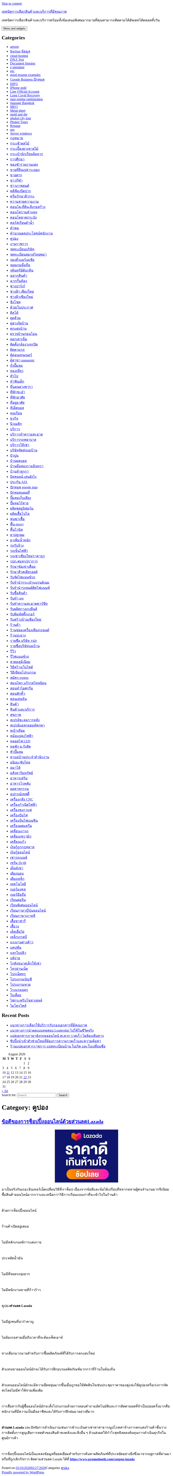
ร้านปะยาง (18, 635)
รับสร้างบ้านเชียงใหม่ (25, 619)
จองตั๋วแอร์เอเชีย (22, 260)
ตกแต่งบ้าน (18, 328)
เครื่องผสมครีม (21, 826)
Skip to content (12, 3)
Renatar (15, 126)
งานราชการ (19, 244)
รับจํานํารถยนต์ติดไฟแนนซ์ (30, 588)
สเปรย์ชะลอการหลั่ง (25, 720)
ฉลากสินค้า (18, 275)
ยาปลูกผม (17, 535)
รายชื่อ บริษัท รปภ (23, 640)
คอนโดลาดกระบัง (23, 217)
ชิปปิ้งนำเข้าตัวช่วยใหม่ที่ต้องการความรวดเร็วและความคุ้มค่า (55, 1041)
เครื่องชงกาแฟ (21, 810)
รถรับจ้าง (17, 545)
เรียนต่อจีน (18, 900)
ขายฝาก (16, 175)
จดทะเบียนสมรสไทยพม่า (28, 254)
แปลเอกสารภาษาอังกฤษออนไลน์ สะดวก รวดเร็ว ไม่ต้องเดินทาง (57, 1036)
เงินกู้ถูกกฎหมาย (22, 847)
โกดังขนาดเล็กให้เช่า (25, 963)
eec (12, 71)
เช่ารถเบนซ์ (18, 857)
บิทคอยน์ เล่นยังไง (23, 476)
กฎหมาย (16, 138)
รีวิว (13, 651)
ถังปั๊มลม (16, 365)
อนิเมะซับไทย (20, 762)
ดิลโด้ (14, 312)
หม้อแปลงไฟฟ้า (21, 736)
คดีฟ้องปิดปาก (20, 191)
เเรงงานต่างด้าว (21, 942)
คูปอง (14, 238)
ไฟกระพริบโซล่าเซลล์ (26, 1000)
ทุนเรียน (16, 413)
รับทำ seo (17, 598)
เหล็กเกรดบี (18, 937)
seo (12, 129)
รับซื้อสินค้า (18, 593)
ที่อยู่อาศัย (17, 402)
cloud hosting (19, 56)
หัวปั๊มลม (16, 752)
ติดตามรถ (17, 349)
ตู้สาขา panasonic (22, 360)
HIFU (14, 84)
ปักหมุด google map (24, 487)
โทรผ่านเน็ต (19, 968)
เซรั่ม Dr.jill (18, 863)
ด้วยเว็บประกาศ (21, 307)
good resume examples (25, 75)
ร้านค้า (15, 625)
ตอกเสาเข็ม (18, 339)
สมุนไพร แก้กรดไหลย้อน (28, 683)
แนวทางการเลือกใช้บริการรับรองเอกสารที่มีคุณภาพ (48, 1025)
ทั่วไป (14, 376)
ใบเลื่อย (15, 995)
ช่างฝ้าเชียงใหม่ (21, 297)
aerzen (14, 46)
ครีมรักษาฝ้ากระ (22, 196)
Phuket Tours (19, 122)
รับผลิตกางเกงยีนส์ (23, 609)
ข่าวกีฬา (16, 180)
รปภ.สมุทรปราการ (24, 561)
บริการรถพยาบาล (23, 439)
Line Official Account (24, 91)
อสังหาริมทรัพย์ (21, 773)
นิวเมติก (16, 424)
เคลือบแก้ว (18, 841)
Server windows (21, 133)
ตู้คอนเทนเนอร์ (21, 355)
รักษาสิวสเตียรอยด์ (24, 572)
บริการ (15, 429)
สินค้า (14, 704)
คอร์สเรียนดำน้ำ (22, 223)
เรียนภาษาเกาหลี (22, 916)
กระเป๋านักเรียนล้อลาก (26, 154)
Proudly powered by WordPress (23, 1472)
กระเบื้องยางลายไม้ (24, 148)
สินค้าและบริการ (22, 709)
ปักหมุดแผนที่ (20, 492)
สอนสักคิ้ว (17, 693)
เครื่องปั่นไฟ (19, 815)
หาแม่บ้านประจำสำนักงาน (29, 757)
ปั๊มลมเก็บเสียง (20, 498)
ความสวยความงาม (24, 201)
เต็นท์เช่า (16, 868)
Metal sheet (17, 110)
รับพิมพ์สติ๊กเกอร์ (22, 614)
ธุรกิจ (14, 418)
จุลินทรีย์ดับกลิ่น (21, 270)
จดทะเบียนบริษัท (22, 249)
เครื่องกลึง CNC (21, 799)
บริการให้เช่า (19, 445)
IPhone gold (18, 88)
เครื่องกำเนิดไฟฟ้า (23, 804)
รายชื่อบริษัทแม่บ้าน (25, 646)
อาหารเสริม (19, 778)
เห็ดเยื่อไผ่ (17, 931)
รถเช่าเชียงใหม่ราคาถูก (27, 556)
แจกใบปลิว (18, 953)
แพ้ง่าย (15, 958)
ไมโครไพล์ (18, 1005)
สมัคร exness (19, 677)
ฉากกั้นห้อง (18, 281)
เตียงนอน (17, 873)
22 (25, 1077)
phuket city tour (20, 118)
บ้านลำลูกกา (19, 471)
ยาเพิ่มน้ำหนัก (20, 540)
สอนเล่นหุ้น (18, 699)
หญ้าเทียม (17, 730)
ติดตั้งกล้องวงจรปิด (24, 344)
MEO (14, 107)
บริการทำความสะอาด (26, 434)
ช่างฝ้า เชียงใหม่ (22, 291)
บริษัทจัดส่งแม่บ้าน (23, 450)
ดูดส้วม (15, 318)
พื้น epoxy (17, 524)
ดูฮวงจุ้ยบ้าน (19, 323)
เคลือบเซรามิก (20, 836)
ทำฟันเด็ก (17, 381)
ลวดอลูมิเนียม (20, 662)
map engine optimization (26, 99)
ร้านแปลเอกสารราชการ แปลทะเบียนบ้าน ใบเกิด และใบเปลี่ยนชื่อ (57, 1046)
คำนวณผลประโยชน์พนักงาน (31, 233)
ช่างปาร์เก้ (17, 286)
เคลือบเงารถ (19, 831)
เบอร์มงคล (18, 889)
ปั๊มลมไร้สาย (19, 503)
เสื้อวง (14, 926)
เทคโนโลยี (18, 884)
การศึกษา (17, 159)
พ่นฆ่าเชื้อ (17, 519)
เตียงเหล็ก (17, 879)
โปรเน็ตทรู (18, 974)
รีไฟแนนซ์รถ (19, 656)
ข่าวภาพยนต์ (19, 185)
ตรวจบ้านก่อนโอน (23, 334)
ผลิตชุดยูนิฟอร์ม (22, 508)
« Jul (5, 1091)
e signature (17, 67)
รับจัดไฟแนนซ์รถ (22, 577)
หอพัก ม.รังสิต (20, 746)
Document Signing (22, 63)
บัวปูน (14, 455)
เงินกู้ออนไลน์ (20, 852)
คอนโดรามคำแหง (23, 212)
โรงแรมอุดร (19, 990)
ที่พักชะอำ (17, 392)
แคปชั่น (15, 947)
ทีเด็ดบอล (17, 408)
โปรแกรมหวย (20, 984)
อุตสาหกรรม (19, 789)
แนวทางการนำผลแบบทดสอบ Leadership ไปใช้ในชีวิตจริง (52, 1030)
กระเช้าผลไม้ (19, 143)
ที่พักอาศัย (17, 397)
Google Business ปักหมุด (27, 79)
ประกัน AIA (18, 482)
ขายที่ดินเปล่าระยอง (25, 170)
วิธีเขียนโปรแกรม (23, 672)
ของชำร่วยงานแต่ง (24, 164)
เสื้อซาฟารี (18, 921)
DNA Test (17, 59)
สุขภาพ (15, 715)
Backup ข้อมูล (20, 51)
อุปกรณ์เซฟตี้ (19, 794)
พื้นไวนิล (16, 529)
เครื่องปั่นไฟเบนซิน (24, 820)
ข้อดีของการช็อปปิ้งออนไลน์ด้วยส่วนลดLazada (52, 1121)
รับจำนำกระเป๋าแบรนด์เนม (29, 582)
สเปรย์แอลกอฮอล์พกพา (27, 725)
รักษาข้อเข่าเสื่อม (23, 566)
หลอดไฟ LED (20, 741)
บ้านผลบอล (18, 461)
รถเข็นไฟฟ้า (19, 551)
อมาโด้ (15, 767)
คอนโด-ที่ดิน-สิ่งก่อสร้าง (27, 207)
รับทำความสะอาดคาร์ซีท (29, 603)
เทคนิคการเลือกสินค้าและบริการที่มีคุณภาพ (34, 11)
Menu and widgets (14, 28)
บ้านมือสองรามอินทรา (26, 466)
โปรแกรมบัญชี (21, 979)
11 (8, 1072)
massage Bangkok (22, 103)
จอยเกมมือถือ (20, 265)
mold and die (18, 114)
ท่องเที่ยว (16, 371)
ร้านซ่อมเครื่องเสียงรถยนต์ (29, 630)
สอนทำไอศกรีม (21, 688)
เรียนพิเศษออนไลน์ (24, 905)
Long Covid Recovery (25, 95)
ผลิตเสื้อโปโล (20, 513)
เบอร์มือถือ (18, 894)
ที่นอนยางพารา (21, 387)
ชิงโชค (15, 302)
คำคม (14, 228)
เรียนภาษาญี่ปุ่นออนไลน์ (28, 910)
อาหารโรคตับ (20, 783)
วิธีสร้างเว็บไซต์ (21, 667)
